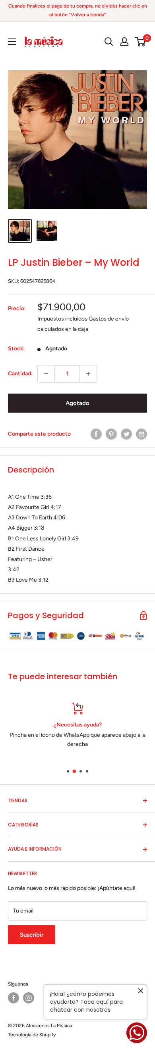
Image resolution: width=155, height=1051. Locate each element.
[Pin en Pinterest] (111, 434)
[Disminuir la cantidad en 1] (46, 373)
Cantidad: (20, 373)
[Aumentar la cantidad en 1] (88, 373)
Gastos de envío (109, 318)
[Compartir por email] (141, 434)
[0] (140, 41)
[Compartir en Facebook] (96, 434)
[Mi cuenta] (124, 41)
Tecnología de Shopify (32, 1035)
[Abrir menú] (12, 41)
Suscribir (31, 934)
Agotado (77, 403)
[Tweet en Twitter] (126, 434)
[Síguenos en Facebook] (13, 997)
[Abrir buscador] (109, 41)
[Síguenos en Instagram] (28, 997)
